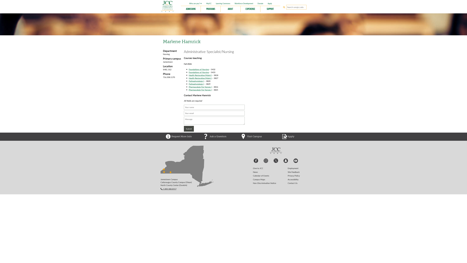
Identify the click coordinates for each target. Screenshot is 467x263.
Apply (270, 3)
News (255, 172)
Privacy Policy (294, 175)
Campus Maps (259, 179)
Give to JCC (258, 168)
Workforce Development (244, 3)
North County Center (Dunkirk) (174, 185)
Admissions (191, 8)
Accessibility (293, 179)
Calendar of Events (261, 175)
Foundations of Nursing (199, 69)
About (230, 8)
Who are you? (194, 3)
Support (270, 8)
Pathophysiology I (196, 81)
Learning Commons (223, 3)
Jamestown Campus (169, 179)
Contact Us (292, 183)
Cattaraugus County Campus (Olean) (176, 182)
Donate (260, 3)
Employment (293, 168)
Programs (210, 8)
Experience (250, 8)
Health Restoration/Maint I (200, 75)
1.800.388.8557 (169, 189)
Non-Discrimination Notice (264, 183)
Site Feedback (294, 172)
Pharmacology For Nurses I (200, 86)
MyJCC (208, 3)
